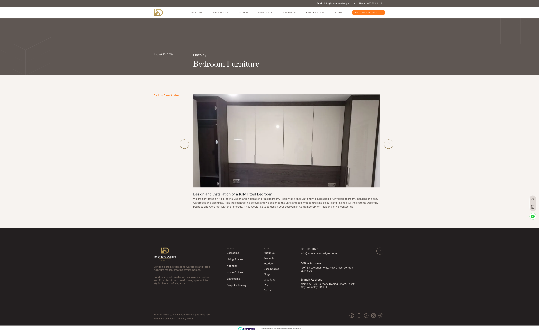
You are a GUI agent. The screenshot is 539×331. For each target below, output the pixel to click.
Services (230, 248)
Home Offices (266, 12)
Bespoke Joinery (316, 12)
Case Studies (271, 268)
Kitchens (243, 12)
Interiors (269, 263)
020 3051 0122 (374, 3)
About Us (269, 252)
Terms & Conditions (164, 318)
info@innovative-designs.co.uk (339, 3)
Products (269, 258)
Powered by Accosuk (174, 314)
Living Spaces (220, 12)
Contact (340, 12)
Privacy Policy (185, 318)
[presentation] (184, 144)
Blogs (267, 274)
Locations (269, 279)
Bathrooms (290, 12)
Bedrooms (196, 12)
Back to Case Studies (166, 95)
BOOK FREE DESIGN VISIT (368, 12)
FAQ (266, 284)
